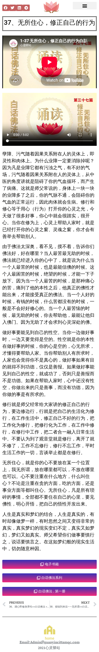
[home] (49, 629)
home (49, 638)
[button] (5, 8)
